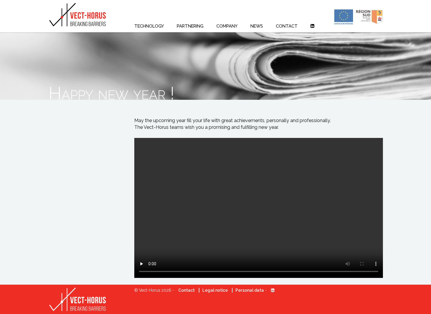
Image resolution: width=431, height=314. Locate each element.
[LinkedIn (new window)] (312, 26)
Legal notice (215, 290)
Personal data (249, 290)
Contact (186, 290)
